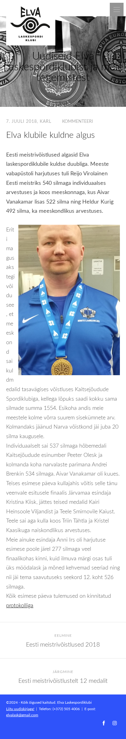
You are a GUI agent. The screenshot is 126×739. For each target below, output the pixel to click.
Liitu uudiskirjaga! (20, 708)
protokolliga (19, 605)
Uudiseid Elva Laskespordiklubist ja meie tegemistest (63, 66)
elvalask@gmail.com (22, 714)
